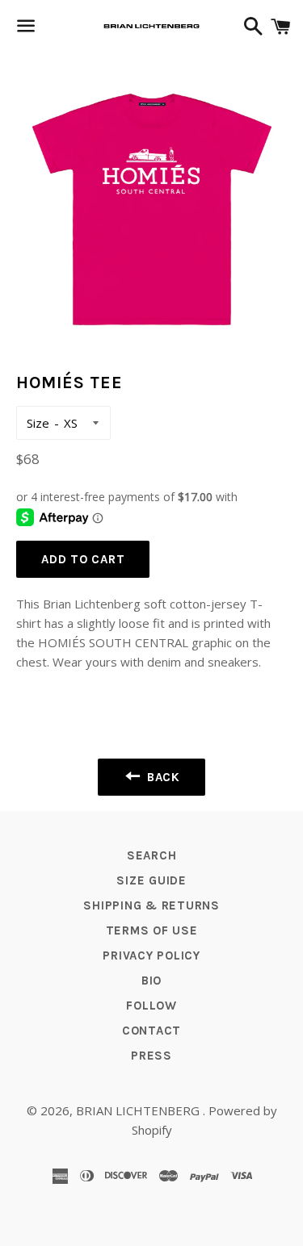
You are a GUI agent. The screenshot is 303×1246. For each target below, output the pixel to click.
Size (38, 423)
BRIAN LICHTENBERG (139, 1110)
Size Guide (151, 880)
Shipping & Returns (151, 905)
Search (152, 855)
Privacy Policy (151, 955)
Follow (151, 1005)
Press (151, 1055)
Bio (151, 980)
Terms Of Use (152, 930)
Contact (151, 1030)
